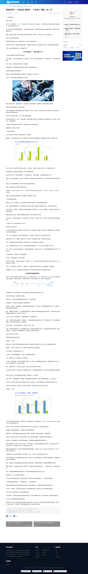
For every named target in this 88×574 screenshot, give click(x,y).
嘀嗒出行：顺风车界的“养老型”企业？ (72, 24)
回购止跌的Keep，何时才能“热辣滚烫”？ (72, 34)
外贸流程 (65, 47)
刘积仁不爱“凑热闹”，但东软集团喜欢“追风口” (72, 29)
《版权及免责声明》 (46, 550)
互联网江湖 (10, 13)
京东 (28, 24)
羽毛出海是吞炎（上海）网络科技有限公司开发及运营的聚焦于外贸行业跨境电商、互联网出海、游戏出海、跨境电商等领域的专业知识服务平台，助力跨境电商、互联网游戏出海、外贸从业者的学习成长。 (17, 553)
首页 (24, 2)
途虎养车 (19, 24)
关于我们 (37, 550)
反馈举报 (38, 512)
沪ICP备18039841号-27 (59, 567)
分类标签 (57, 556)
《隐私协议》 (44, 554)
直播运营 (72, 47)
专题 (32, 2)
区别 (78, 47)
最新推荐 (10, 6)
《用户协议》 (44, 552)
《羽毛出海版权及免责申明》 (12, 512)
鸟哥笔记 (8, 564)
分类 (28, 2)
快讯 (36, 2)
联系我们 (37, 556)
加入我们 (37, 552)
